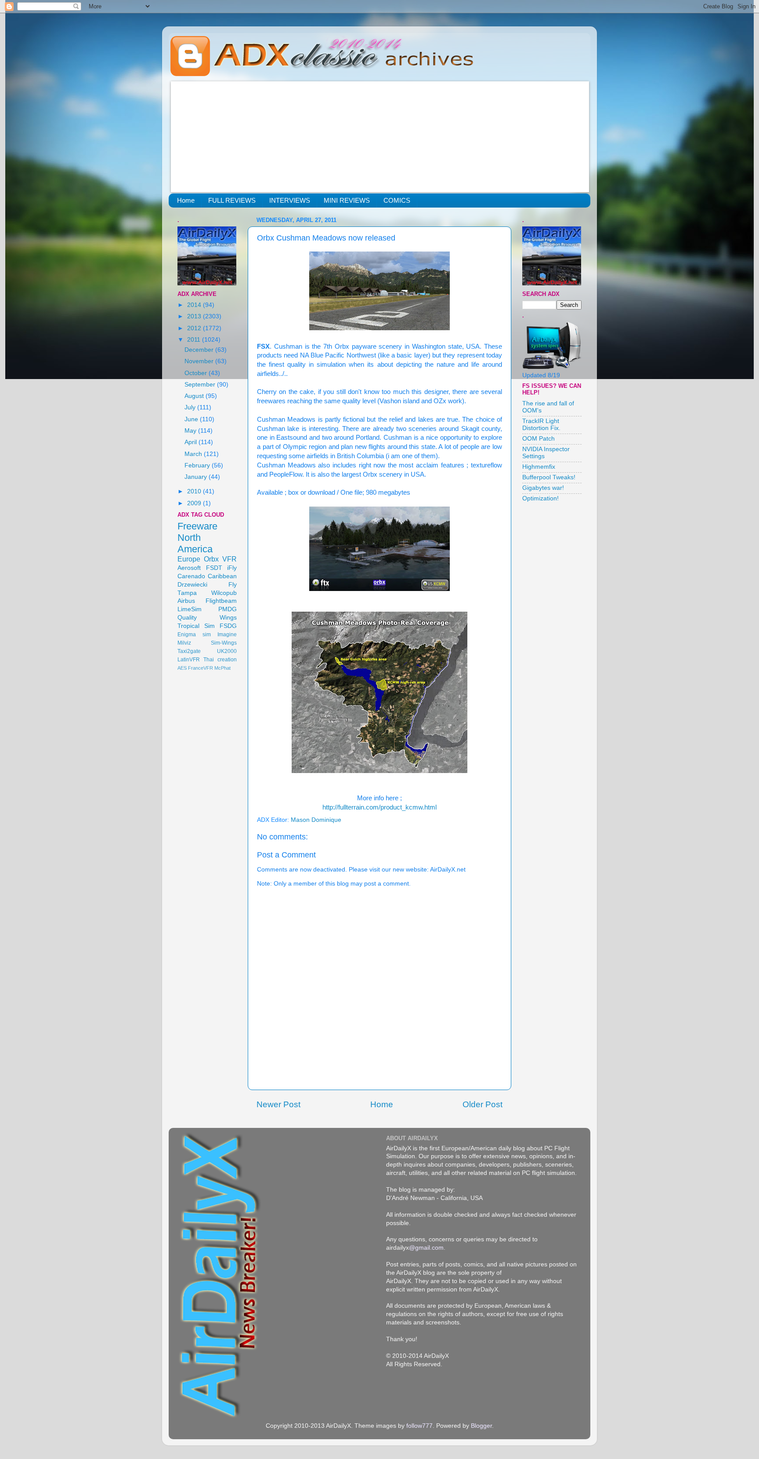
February (198, 465)
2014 (195, 305)
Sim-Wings (224, 643)
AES (182, 668)
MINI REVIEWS (347, 200)
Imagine (227, 634)
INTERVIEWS (289, 200)
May (191, 430)
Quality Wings (207, 617)
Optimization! (540, 498)
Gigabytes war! (543, 488)
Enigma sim (194, 634)
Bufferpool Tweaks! (548, 477)
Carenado (191, 576)
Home (186, 200)
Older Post (482, 1104)
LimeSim (189, 609)
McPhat (222, 668)
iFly (232, 568)
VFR (229, 559)
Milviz (184, 643)
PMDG (227, 609)
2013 (195, 316)
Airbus (186, 601)
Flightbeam (221, 601)
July (190, 407)
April (191, 442)
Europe (188, 559)
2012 (195, 328)
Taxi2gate (189, 651)
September (200, 384)
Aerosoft (189, 568)
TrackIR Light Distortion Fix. (541, 424)
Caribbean (222, 576)
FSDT (214, 568)
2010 (195, 491)
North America (195, 543)
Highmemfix (538, 466)
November (199, 361)
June (192, 419)
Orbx (211, 559)
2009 (195, 503)
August (195, 396)
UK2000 (227, 651)
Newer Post (278, 1104)
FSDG (228, 626)
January (196, 477)
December (199, 350)
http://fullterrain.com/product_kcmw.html (379, 807)
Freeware (197, 526)
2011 (194, 339)
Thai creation (220, 660)
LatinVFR (188, 660)
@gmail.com (426, 1247)
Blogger (481, 1426)
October (196, 373)
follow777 (419, 1426)
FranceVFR (200, 668)
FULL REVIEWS (232, 200)
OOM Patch (538, 438)
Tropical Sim (196, 626)
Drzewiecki (192, 584)
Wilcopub (224, 593)
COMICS (396, 200)
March (194, 454)
